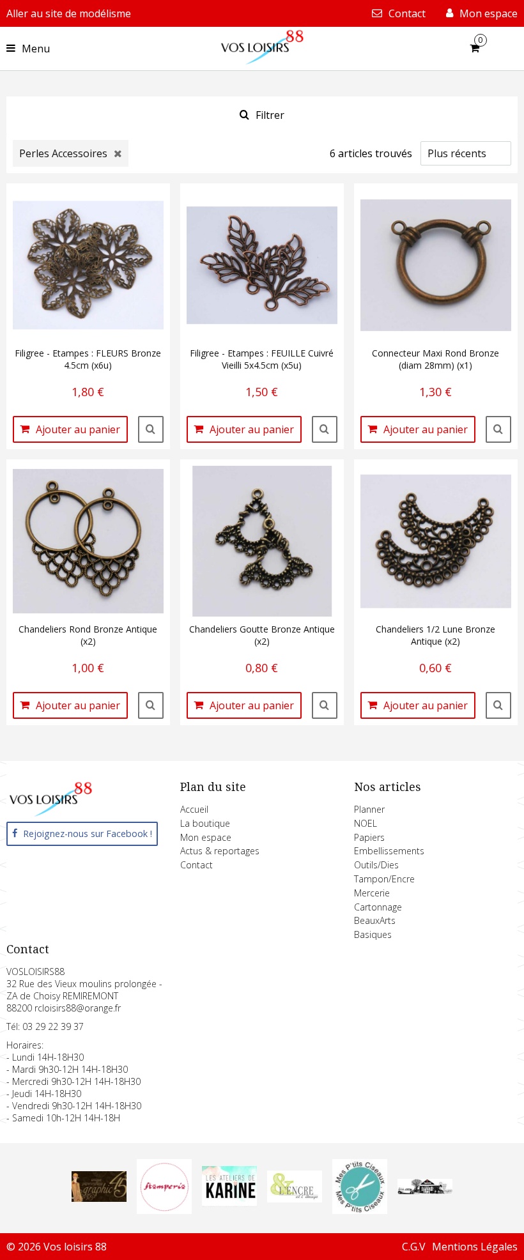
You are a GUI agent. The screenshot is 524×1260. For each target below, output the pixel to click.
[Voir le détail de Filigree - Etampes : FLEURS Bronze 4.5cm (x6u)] (151, 429)
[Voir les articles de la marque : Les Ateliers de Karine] (229, 1203)
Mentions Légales (475, 1247)
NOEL (365, 823)
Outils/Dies (376, 865)
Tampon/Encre (384, 879)
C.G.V (414, 1247)
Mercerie (372, 893)
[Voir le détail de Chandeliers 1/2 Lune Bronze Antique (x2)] (498, 705)
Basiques (373, 934)
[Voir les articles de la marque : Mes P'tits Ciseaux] (359, 1210)
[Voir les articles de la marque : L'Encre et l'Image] (294, 1199)
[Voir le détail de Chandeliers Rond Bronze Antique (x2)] (151, 705)
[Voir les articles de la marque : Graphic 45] (99, 1198)
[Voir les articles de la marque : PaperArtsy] (424, 1190)
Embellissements (389, 851)
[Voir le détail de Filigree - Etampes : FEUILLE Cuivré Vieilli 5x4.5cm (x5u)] (324, 429)
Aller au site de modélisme (68, 13)
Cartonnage (378, 907)
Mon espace (205, 837)
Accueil (194, 809)
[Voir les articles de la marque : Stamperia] (164, 1210)
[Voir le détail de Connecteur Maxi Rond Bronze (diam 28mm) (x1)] (498, 429)
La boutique (205, 823)
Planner (369, 809)
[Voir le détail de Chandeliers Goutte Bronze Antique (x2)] (324, 705)
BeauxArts (375, 920)
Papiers (369, 837)
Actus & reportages (219, 851)
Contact (196, 865)
